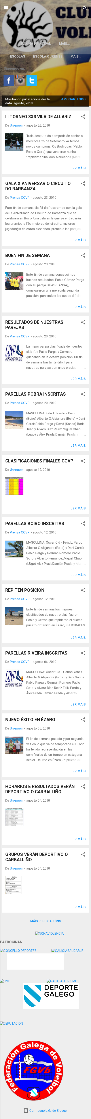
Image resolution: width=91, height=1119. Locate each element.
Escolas (17, 56)
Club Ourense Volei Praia (45, 18)
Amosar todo (73, 99)
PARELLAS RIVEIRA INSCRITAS (36, 653)
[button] (83, 117)
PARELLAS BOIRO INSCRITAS (34, 523)
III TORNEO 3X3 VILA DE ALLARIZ (38, 116)
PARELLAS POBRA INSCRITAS (35, 394)
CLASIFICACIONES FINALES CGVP (39, 461)
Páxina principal (36, 44)
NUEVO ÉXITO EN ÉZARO (30, 719)
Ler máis (78, 168)
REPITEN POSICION (24, 590)
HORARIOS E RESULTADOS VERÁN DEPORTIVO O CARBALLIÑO (40, 789)
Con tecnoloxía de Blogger (48, 1111)
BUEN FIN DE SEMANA (27, 255)
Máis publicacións (45, 921)
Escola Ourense (48, 56)
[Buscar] (84, 9)
